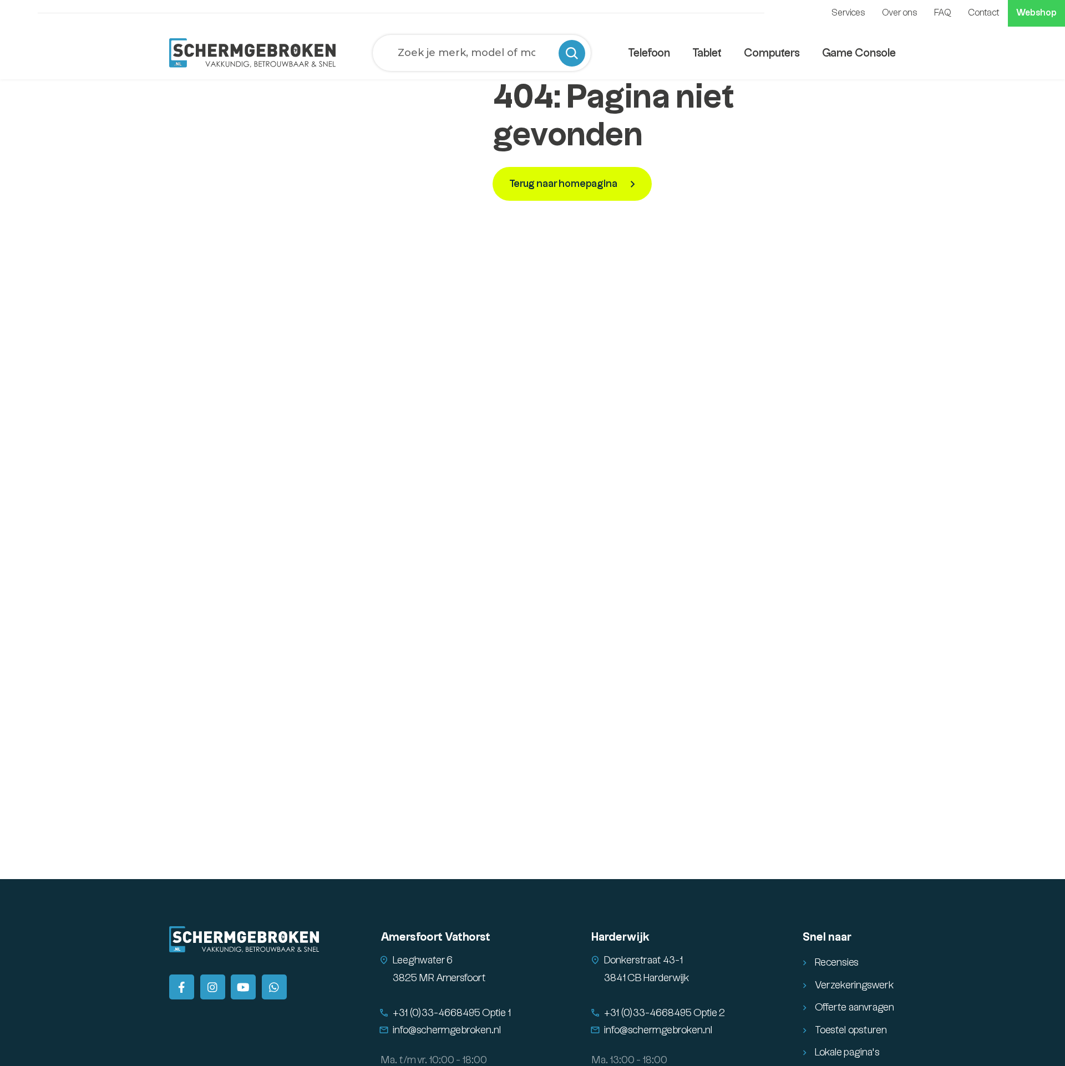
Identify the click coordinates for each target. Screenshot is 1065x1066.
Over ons (899, 13)
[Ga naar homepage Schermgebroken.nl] (252, 52)
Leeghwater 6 (423, 960)
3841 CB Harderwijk (646, 978)
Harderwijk (620, 937)
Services (848, 13)
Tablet (707, 53)
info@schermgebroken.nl (447, 1030)
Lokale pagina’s (847, 1052)
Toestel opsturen (851, 1030)
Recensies (837, 962)
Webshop (1036, 13)
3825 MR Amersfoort (439, 978)
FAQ (942, 13)
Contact (984, 13)
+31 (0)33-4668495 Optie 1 (452, 1013)
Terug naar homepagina (564, 184)
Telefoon (649, 53)
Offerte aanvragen (854, 1007)
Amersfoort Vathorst (435, 937)
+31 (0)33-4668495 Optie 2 (664, 1013)
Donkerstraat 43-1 (643, 960)
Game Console (859, 53)
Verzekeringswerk (854, 985)
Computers (772, 53)
